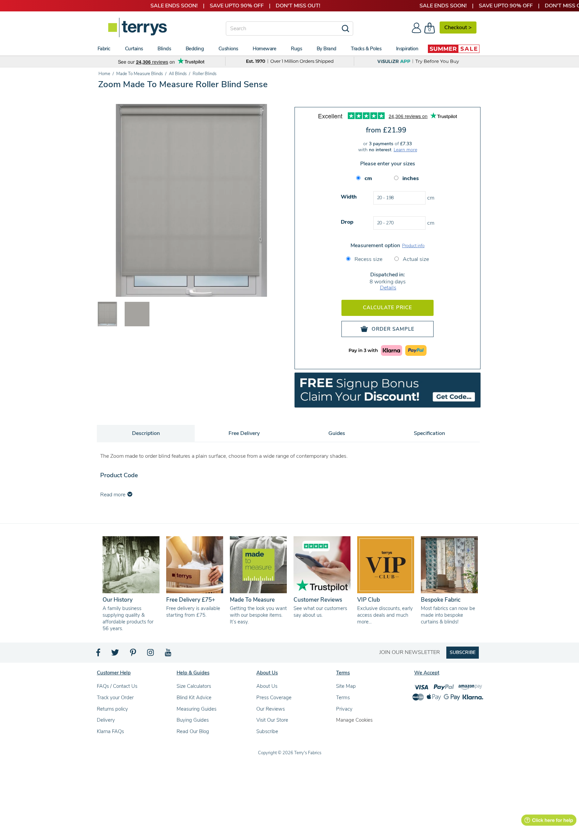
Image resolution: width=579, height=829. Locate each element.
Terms (343, 697)
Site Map (346, 686)
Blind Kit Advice (194, 697)
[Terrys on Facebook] (99, 654)
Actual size (415, 259)
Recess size (367, 259)
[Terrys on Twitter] (115, 654)
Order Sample (393, 329)
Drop (347, 222)
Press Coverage (274, 697)
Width (349, 197)
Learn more (405, 150)
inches (410, 178)
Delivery (106, 720)
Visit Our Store (272, 720)
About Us (266, 686)
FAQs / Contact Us (117, 686)
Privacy (344, 709)
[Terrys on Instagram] (151, 654)
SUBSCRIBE (462, 652)
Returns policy (112, 709)
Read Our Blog (193, 731)
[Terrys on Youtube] (168, 654)
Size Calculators (194, 686)
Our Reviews (270, 709)
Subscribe (267, 731)
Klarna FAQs (110, 731)
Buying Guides (193, 720)
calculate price (387, 307)
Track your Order (115, 697)
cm (368, 178)
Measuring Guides (196, 709)
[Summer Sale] (453, 48)
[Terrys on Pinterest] (133, 654)
